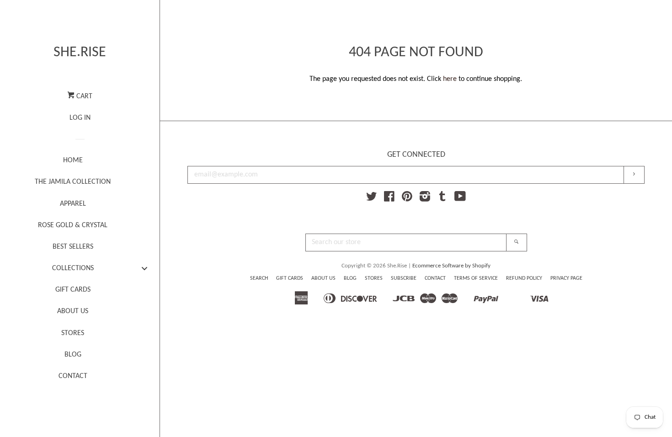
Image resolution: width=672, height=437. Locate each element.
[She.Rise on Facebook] (389, 199)
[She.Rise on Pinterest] (407, 199)
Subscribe (403, 278)
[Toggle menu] (144, 268)
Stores (374, 278)
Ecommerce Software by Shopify (451, 266)
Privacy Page (566, 278)
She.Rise (79, 52)
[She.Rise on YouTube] (460, 199)
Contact (435, 278)
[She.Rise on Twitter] (371, 199)
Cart (83, 96)
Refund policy (524, 278)
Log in (80, 118)
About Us (323, 278)
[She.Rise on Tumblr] (442, 199)
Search (259, 278)
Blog (350, 278)
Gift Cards (289, 278)
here (450, 79)
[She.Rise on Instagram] (425, 199)
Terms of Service (476, 278)
